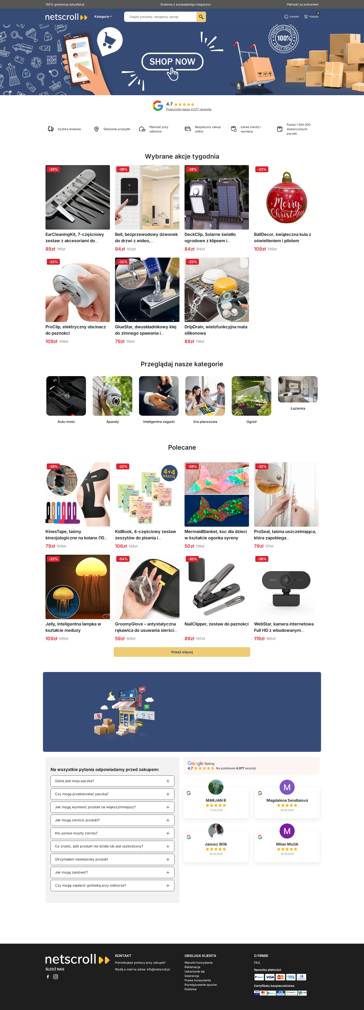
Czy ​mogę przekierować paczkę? (81, 794)
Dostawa (191, 989)
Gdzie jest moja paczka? (74, 781)
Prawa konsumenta (198, 980)
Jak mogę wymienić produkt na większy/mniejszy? (95, 807)
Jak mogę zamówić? (71, 872)
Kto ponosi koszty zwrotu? (76, 833)
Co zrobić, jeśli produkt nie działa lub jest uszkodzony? (99, 846)
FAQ (257, 962)
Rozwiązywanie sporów (201, 984)
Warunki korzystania (199, 962)
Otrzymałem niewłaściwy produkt (81, 859)
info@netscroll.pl (158, 969)
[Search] (201, 17)
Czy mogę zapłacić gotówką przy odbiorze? (90, 885)
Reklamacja (192, 967)
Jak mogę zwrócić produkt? (77, 820)
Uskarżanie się (195, 971)
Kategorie (101, 17)
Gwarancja (192, 976)
